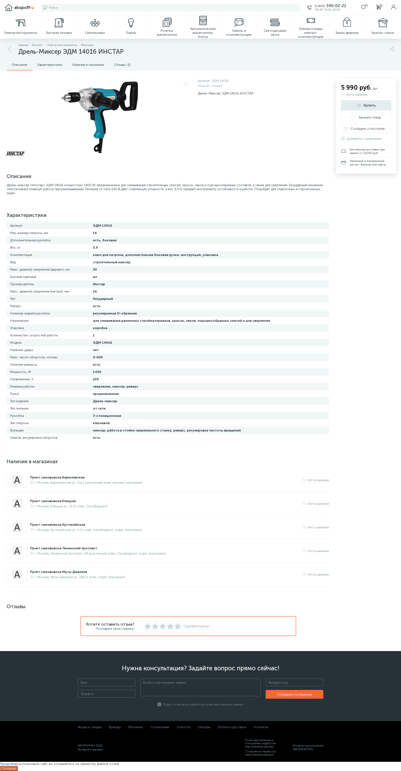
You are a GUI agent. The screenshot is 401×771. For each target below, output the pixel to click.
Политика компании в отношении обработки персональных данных (260, 743)
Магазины (135, 727)
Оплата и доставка (232, 727)
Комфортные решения (308, 745)
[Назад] (10, 49)
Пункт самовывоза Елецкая (53, 501)
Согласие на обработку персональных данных (260, 753)
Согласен (9, 768)
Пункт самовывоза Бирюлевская (57, 477)
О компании (159, 727)
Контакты (261, 727)
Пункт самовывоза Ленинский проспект (63, 548)
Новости (183, 727)
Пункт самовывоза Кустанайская (57, 525)
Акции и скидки (90, 727)
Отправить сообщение (294, 694)
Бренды (115, 727)
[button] (329, 7)
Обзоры (204, 727)
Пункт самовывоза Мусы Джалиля (58, 572)
